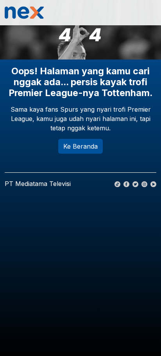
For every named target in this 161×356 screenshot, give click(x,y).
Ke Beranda (80, 146)
